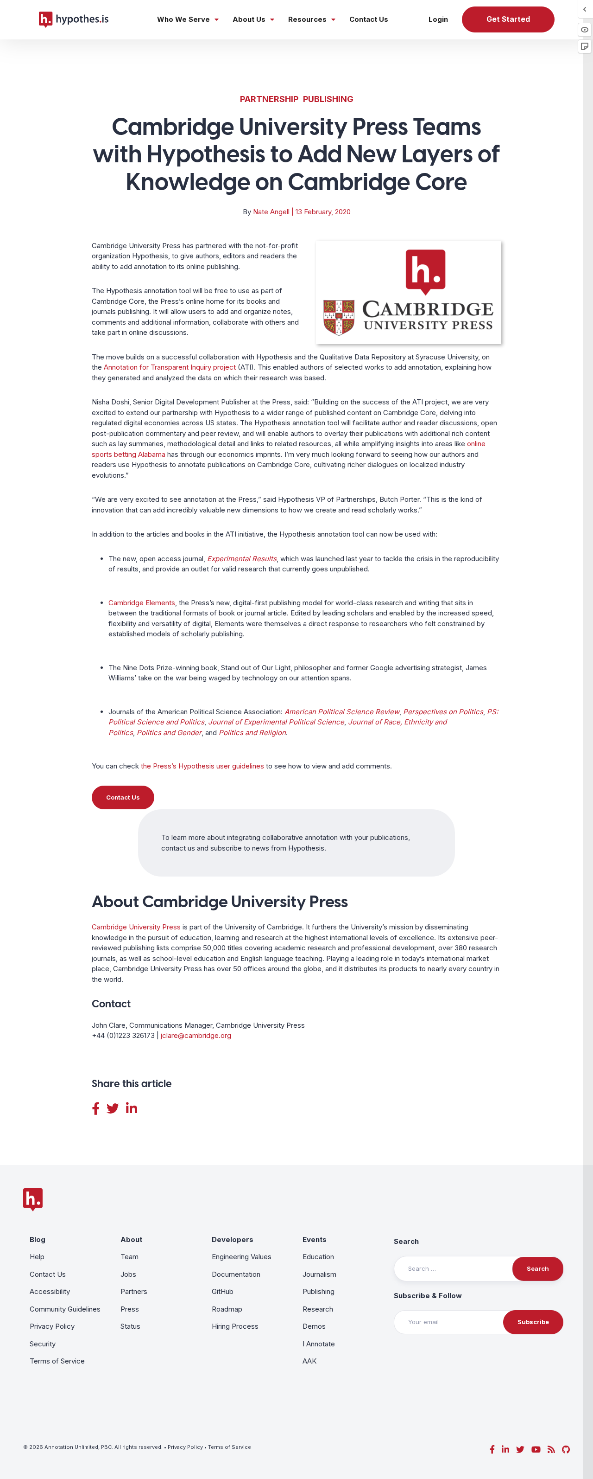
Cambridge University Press (136, 926)
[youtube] (536, 1449)
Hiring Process (235, 1326)
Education (318, 1256)
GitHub (222, 1291)
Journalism (319, 1274)
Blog (37, 1239)
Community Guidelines (65, 1309)
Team (129, 1256)
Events (315, 1239)
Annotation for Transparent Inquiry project (170, 367)
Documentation (236, 1274)
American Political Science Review (341, 711)
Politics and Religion (252, 732)
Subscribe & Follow (428, 1295)
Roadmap (227, 1309)
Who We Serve (183, 19)
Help (37, 1256)
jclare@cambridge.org (196, 1035)
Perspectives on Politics (443, 711)
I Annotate (319, 1343)
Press (129, 1309)
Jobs (128, 1274)
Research (318, 1309)
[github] (566, 1449)
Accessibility (50, 1291)
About (131, 1239)
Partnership (269, 99)
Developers (232, 1239)
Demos (314, 1326)
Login (438, 19)
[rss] (551, 1449)
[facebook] (492, 1449)
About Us (249, 19)
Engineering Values (241, 1256)
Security (43, 1343)
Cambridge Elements (141, 602)
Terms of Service (57, 1361)
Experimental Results (242, 558)
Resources (307, 19)
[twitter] (520, 1449)
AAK (309, 1361)
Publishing (328, 99)
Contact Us (368, 19)
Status (130, 1326)
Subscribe (533, 1321)
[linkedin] (505, 1449)
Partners (133, 1291)
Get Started (508, 19)
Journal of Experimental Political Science (276, 721)
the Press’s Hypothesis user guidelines (202, 766)
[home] (73, 19)
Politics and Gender (169, 732)
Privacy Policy (52, 1326)
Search (406, 1241)
